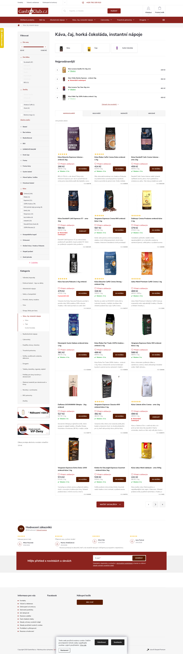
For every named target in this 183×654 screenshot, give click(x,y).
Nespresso (28, 214)
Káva (26, 320)
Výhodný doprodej (29, 278)
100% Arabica (29, 204)
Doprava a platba (25, 616)
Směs (27, 211)
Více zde (83, 645)
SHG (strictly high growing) (33, 207)
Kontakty (20, 2)
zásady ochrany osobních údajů (103, 565)
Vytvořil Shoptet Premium (157, 650)
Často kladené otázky (27, 619)
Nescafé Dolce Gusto (31, 224)
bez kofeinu (28, 217)
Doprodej (27, 76)
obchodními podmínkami (124, 563)
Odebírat (139, 558)
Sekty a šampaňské (29, 294)
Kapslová (28, 200)
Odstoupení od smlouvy (50, 2)
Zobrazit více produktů (109, 104)
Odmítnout (101, 642)
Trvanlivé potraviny (29, 351)
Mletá (27, 197)
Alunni (26, 108)
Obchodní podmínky (26, 610)
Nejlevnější (96, 113)
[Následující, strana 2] (155, 504)
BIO (26, 82)
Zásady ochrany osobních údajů (30, 622)
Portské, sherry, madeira (31, 300)
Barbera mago (29, 115)
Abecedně (151, 113)
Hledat (114, 11)
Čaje (26, 324)
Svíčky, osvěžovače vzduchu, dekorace (32, 357)
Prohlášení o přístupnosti (28, 628)
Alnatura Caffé (29, 105)
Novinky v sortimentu (30, 390)
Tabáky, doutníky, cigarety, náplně (34, 369)
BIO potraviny (27, 395)
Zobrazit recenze (41, 530)
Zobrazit (82, 231)
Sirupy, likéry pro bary (30, 311)
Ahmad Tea (28, 95)
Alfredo (27, 98)
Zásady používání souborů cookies (31, 625)
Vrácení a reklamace (33, 2)
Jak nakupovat (24, 613)
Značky (25, 401)
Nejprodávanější (69, 113)
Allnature (27, 101)
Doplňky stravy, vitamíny (31, 345)
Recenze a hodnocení (27, 631)
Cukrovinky (26, 340)
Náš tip (27, 66)
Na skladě (28, 62)
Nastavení (64, 650)
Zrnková (28, 194)
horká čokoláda (30, 328)
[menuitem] (27, 20)
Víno (24, 305)
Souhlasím (118, 642)
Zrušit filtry (34, 263)
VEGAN (27, 79)
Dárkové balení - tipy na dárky (33, 283)
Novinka (27, 69)
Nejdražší (124, 113)
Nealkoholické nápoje (30, 334)
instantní (27, 221)
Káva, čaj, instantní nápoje (32, 316)
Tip (25, 72)
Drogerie (25, 364)
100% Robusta (29, 227)
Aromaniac (28, 111)
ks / (89, 602)
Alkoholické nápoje (29, 289)
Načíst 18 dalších (108, 504)
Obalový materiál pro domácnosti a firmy (35, 383)
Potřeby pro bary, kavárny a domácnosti (32, 376)
